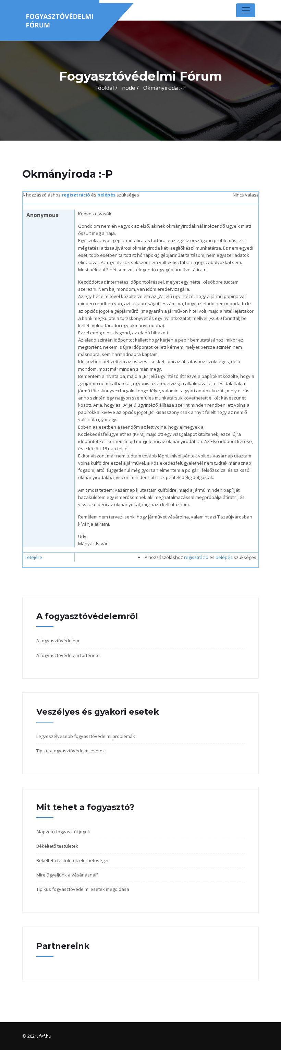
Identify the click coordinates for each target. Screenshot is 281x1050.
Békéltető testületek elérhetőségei (72, 860)
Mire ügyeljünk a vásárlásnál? (67, 875)
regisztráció (76, 195)
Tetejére (33, 557)
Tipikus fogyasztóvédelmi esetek (70, 751)
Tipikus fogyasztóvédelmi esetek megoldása (82, 889)
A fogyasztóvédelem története (68, 655)
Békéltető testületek (57, 846)
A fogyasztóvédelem (57, 640)
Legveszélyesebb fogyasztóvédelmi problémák (85, 736)
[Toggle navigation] (245, 10)
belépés (106, 195)
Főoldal (104, 88)
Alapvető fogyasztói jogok (63, 831)
